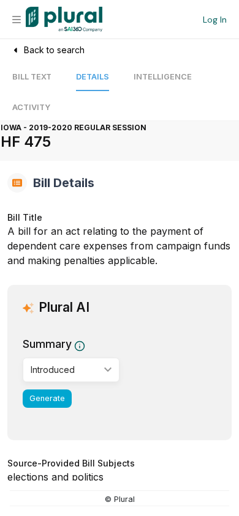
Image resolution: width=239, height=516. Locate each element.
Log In (215, 19)
